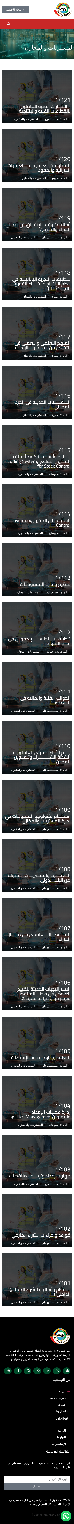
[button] (66, 24)
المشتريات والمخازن (26, 119)
